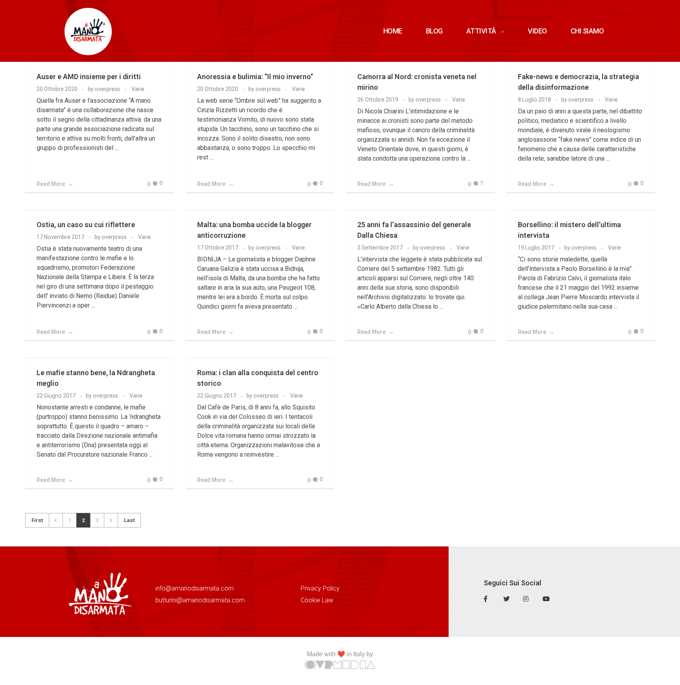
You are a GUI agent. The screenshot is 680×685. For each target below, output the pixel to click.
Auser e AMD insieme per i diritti (89, 76)
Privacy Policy (320, 588)
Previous (56, 520)
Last (129, 520)
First (37, 520)
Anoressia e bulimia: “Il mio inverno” (255, 76)
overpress (108, 89)
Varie (137, 89)
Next (111, 520)
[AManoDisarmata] (88, 31)
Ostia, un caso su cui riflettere (86, 224)
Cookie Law (317, 600)
